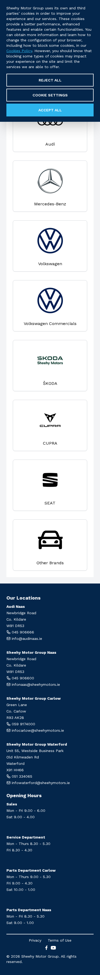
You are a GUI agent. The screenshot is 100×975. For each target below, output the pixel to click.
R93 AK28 (15, 717)
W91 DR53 (15, 626)
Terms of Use (59, 940)
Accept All (50, 110)
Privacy (35, 940)
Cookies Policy (19, 51)
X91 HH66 (15, 770)
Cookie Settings (50, 95)
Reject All (50, 80)
